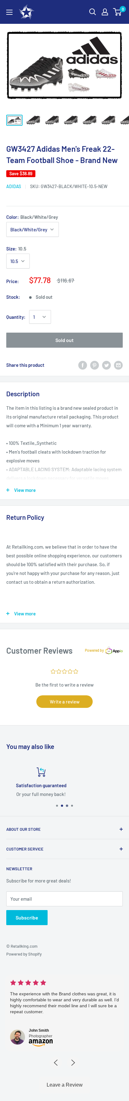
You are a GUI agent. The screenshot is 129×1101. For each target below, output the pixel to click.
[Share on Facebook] (82, 365)
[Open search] (92, 11)
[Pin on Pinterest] (94, 365)
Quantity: (15, 317)
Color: (32, 217)
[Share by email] (118, 365)
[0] (117, 12)
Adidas (13, 186)
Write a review (65, 701)
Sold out (64, 340)
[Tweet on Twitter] (106, 365)
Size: (16, 248)
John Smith (39, 1030)
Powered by (94, 650)
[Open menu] (9, 12)
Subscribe (27, 917)
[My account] (105, 11)
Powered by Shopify (24, 953)
